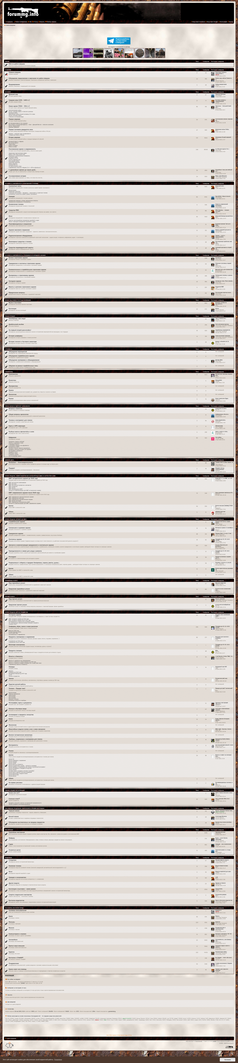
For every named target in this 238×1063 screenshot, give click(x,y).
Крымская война (13, 112)
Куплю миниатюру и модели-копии (18, 773)
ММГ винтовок (12, 483)
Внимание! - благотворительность (21, 462)
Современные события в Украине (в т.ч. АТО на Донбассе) (25, 167)
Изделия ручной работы (17, 684)
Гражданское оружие (16, 533)
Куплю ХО (11, 759)
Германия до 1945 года (15, 672)
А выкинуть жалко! (14, 454)
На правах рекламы (15, 782)
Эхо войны (218, 437)
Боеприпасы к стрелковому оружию (21, 275)
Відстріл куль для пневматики (224, 269)
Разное (11, 398)
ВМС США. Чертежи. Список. (223, 729)
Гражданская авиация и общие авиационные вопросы (23, 200)
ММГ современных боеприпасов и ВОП (19, 502)
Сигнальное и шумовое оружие (19, 528)
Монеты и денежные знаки (16, 442)
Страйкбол (8, 349)
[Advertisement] (119, 32)
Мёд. (216, 650)
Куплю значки (12, 763)
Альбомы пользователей (17, 910)
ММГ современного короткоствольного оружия (21, 496)
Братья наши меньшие (16, 946)
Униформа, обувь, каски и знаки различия (23, 626)
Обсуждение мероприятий (18, 351)
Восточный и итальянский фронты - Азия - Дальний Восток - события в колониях (31, 124)
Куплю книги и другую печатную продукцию (20, 772)
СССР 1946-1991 (13, 633)
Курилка (11, 952)
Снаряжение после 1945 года (17, 642)
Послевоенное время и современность (22, 149)
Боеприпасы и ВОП (14, 446)
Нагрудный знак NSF (221, 666)
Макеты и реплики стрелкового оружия (22, 287)
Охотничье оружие (15, 539)
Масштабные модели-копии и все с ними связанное (27, 729)
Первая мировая (14, 119)
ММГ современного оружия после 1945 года (24, 492)
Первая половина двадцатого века (21, 129)
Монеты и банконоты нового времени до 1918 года (22, 661)
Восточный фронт (13, 142)
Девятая (217, 921)
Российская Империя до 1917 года (18, 673)
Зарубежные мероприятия (222, 330)
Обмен (11, 511)
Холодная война (13, 157)
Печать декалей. (220, 598)
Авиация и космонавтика (17, 877)
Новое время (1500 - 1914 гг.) (19, 106)
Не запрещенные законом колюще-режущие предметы (24, 622)
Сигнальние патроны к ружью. (223, 275)
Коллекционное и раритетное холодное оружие (21, 621)
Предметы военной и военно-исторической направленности (25, 803)
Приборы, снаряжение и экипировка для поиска (25, 739)
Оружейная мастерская (17, 832)
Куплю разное (12, 776)
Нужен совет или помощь (17, 969)
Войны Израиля (13, 163)
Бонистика (12, 380)
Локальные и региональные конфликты (19, 155)
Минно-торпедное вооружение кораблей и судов (22, 221)
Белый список (14, 816)
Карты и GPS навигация (17, 426)
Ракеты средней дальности (223, 229)
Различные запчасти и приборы (17, 700)
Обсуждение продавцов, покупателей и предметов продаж (24, 808)
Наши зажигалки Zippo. (221, 398)
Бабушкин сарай (13, 453)
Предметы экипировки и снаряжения (21, 637)
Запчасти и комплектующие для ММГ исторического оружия (25, 490)
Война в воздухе (13, 145)
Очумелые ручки (15, 850)
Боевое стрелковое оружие (18, 257)
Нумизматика (13, 374)
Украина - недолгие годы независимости (20, 133)
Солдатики (12, 860)
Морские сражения (14, 127)
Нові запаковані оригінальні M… (224, 492)
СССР (10, 674)
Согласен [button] (228, 1059)
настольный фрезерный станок (224, 745)
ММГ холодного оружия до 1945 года (19, 619)
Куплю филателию (14, 774)
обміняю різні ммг (220, 511)
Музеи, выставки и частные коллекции (18, 300)
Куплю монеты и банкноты (16, 764)
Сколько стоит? (13, 624)
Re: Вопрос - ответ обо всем (223, 957)
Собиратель (9, 371)
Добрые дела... (10, 460)
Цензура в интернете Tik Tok (223, 933)
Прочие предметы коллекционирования (19, 804)
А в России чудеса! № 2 (222, 149)
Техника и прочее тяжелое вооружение (19, 448)
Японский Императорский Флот (224, 216)
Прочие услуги (10, 596)
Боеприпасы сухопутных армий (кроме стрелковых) (23, 194)
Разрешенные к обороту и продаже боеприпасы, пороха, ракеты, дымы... (34, 562)
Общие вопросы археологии (18, 414)
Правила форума (15, 72)
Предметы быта (13, 452)
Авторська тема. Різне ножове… (224, 281)
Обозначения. (219, 425)
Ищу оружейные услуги (17, 583)
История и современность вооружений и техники (21, 183)
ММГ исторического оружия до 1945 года (23, 478)
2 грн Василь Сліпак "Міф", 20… (224, 656)
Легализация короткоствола (223, 292)
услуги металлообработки (222, 604)
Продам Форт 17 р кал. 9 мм (223, 533)
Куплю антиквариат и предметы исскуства (20, 768)
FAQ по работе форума (17, 64)
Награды (12, 667)
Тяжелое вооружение (14, 694)
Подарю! (12, 468)
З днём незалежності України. (223, 963)
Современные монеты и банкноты (18, 664)
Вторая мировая (14, 137)
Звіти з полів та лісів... (221, 431)
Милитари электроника (17, 644)
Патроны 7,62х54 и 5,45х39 (223, 562)
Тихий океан (12, 144)
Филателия (12, 394)
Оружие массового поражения (19, 230)
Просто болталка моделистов (223, 900)
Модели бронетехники (221, 865)
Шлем (217, 308)
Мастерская (9, 829)
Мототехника (12, 697)
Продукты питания (15, 650)
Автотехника (12, 696)
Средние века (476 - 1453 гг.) (19, 100)
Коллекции (12, 308)
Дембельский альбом (16, 324)
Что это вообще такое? (15, 456)
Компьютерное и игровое (17, 934)
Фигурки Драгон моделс (222, 860)
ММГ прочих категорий (15, 500)
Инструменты (13, 745)
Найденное (12, 437)
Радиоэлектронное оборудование (20, 235)
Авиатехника (12, 695)
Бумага (11, 390)
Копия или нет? (14, 793)
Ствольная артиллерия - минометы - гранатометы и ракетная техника (28, 192)
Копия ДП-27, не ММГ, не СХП (223, 478)
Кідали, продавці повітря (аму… (224, 810)
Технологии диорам (220, 894)
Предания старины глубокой (16, 441)
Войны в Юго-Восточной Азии (17, 154)
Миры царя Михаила (221, 175)
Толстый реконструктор (222, 324)
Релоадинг (12, 557)
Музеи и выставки (15, 302)
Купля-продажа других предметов (16, 612)
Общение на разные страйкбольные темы (23, 366)
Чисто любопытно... (220, 318)
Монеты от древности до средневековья (19, 660)
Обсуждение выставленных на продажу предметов (26, 822)
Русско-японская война (15, 115)
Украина (11, 671)
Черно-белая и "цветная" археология (17, 406)
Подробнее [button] (58, 1059)
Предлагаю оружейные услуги (19, 589)
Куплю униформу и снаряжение (17, 760)
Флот (10, 216)
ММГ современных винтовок (16, 498)
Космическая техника (16, 204)
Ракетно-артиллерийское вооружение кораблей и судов (24, 220)
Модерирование (14, 84)
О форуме (8, 69)
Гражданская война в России (16, 135)
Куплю (11, 506)
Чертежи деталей (220, 832)
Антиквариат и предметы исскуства (21, 714)
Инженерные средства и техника (20, 241)
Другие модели (14, 883)
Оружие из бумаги (220, 883)
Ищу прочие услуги (15, 599)
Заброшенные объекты (221, 414)
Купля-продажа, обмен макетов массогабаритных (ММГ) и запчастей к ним (30, 475)
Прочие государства (14, 676)
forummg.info (198, 1041)
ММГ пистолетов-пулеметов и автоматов (20, 485)
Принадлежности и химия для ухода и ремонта (25, 551)
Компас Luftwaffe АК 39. (222, 341)
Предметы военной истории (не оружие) (20, 449)
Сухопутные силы (15, 186)
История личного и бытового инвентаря (23, 341)
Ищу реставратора (220, 583)
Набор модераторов (221, 84)
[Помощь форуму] (9, 1044)
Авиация (12, 196)
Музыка (11, 928)
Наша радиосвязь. (220, 420)
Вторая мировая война (15, 632)
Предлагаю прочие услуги (18, 604)
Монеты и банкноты (16, 656)
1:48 (216, 877)
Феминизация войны (221, 951)
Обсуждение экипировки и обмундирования (24, 360)
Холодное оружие (15, 281)
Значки (11, 678)
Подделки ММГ (219, 286)
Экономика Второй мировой (223, 137)
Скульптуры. (219, 888)
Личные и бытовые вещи (17, 708)
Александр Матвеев (221, 816)
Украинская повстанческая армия (18, 153)
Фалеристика (13, 386)
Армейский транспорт (14, 191)
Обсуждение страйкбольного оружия (21, 356)
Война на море (13, 146)
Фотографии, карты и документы (20, 703)
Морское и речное (14, 699)
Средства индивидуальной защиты (21, 247)
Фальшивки (218, 380)
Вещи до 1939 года (14, 630)
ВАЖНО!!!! (218, 910)
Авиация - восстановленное (223, 844)
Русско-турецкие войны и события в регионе (21, 111)
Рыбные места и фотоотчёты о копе (21, 431)
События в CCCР (13, 158)
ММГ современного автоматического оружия (21, 499)
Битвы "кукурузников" (14, 125)
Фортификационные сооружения (20, 224)
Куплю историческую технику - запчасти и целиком (22, 765)
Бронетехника (12, 190)
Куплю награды (13, 761)
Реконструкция (10, 316)
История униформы (15, 336)
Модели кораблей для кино (223, 871)
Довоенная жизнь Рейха (222, 129)
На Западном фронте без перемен (18, 123)
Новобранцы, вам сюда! (17, 318)
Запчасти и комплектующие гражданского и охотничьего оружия (31, 545)
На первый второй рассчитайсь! (20, 330)
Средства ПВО (14, 210)
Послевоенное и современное (17, 634)
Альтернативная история (17, 176)
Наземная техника (15, 866)
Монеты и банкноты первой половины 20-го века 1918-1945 (25, 663)
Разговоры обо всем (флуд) (14, 908)
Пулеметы (218, 257)
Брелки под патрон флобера (223, 822)
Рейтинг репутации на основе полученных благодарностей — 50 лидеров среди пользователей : (34, 1016)
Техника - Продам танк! (17, 688)
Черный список (14, 811)
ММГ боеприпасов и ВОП (15, 489)
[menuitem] (30, 21)
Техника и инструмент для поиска (20, 420)
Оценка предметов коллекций (15, 790)
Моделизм (8, 857)
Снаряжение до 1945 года (16, 641)
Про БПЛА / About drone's (222, 196)
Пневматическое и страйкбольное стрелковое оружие (27, 269)
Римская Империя (220, 94)
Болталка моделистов (16, 900)
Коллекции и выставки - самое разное (22, 889)
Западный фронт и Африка (16, 141)
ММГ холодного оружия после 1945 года (20, 620)
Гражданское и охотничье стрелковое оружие (24, 263)
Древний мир (13, 94)
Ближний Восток (13, 165)
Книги (11, 719)
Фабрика (12, 838)
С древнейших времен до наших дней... (22, 170)
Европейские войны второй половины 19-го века (22, 114)
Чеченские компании (14, 162)
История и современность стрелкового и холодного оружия (25, 255)
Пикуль (217, 916)
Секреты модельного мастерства (20, 894)
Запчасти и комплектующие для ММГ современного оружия (25, 503)
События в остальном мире (16, 116)
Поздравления (14, 963)
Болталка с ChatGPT (16, 957)
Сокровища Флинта (14, 444)
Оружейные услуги (11, 580)
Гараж (11, 844)
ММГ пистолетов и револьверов (17, 482)
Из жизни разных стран (15, 166)
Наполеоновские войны (15, 110)
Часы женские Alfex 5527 (222, 798)
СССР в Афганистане (14, 159)
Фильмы (12, 922)
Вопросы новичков (15, 408)
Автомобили (13, 939)
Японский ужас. (219, 186)
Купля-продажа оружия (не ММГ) (16, 519)
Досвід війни (218, 359)
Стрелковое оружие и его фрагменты (19, 445)
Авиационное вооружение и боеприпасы (20, 202)
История (8, 92)
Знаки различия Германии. (222, 335)
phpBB (214, 1041)
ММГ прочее (12, 487)
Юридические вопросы (17, 292)
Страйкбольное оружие (17, 521)
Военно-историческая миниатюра (20, 735)
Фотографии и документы (15, 450)
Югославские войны (14, 161)
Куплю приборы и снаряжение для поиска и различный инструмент (27, 767)
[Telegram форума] (118, 40)
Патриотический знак (221, 678)
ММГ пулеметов (13, 486)
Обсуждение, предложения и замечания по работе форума (29, 78)
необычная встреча (220, 408)
